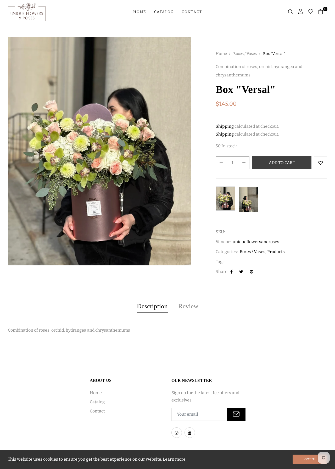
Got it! (309, 459)
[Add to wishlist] (320, 162)
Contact (192, 12)
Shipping (225, 126)
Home (139, 12)
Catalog (164, 12)
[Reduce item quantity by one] (221, 163)
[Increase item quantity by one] (244, 163)
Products (276, 251)
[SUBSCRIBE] (236, 414)
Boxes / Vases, (253, 251)
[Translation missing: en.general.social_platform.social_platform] (176, 432)
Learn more (174, 459)
